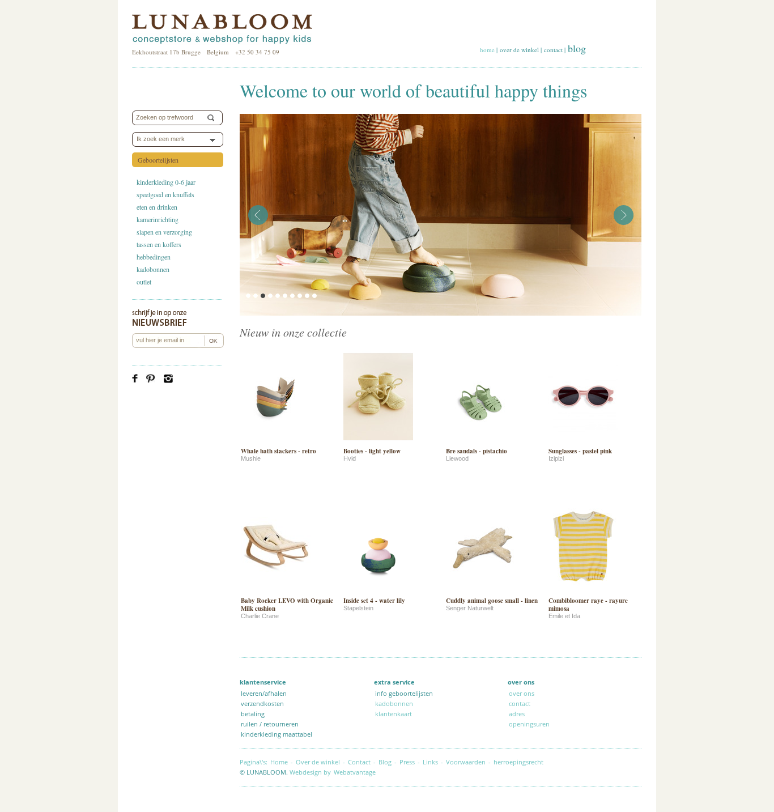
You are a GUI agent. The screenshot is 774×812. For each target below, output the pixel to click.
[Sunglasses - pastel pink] (583, 441)
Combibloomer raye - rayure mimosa (588, 604)
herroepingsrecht (518, 762)
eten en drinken (157, 206)
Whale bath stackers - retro (278, 451)
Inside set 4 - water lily (374, 600)
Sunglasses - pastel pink (580, 451)
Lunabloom (222, 29)
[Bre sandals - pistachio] (481, 441)
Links (430, 762)
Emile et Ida (564, 616)
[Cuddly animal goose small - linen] (481, 591)
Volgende (623, 215)
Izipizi (556, 458)
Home (279, 762)
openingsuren (529, 724)
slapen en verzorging (164, 231)
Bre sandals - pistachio (476, 451)
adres (517, 713)
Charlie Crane (260, 616)
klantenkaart (393, 713)
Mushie (251, 458)
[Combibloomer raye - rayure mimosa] (583, 591)
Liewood (457, 458)
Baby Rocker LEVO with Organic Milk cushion (287, 604)
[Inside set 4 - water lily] (378, 591)
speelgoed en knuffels (165, 194)
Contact (359, 762)
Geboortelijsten (158, 159)
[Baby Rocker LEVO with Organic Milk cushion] (276, 591)
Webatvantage (355, 772)
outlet (144, 281)
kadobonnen (153, 269)
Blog (385, 762)
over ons (521, 693)
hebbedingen (154, 256)
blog (577, 48)
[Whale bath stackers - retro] (276, 441)
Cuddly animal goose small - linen (492, 600)
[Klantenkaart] (552, 724)
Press (407, 762)
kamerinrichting (157, 219)
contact (553, 49)
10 (314, 296)
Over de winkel (318, 762)
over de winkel (519, 49)
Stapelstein (358, 608)
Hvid (349, 458)
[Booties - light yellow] (378, 441)
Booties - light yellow (372, 451)
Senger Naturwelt (470, 608)
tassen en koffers (159, 244)
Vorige (258, 215)
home (487, 49)
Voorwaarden (466, 762)
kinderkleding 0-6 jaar (166, 181)
